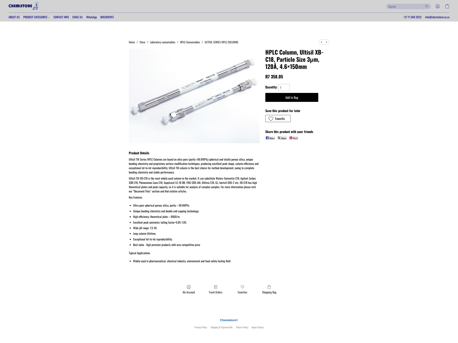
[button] (24, 6)
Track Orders (215, 292)
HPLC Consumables (190, 42)
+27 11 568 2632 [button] (412, 17)
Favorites (242, 292)
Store (142, 42)
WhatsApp (91, 17)
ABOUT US (14, 17)
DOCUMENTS (107, 17)
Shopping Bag (269, 292)
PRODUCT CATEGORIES (35, 17)
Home (132, 42)
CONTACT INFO (61, 17)
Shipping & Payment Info (222, 327)
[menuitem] (321, 42)
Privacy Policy (200, 327)
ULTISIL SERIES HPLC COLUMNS (221, 42)
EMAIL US (77, 17)
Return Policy (242, 327)
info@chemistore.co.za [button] (437, 17)
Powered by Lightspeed (229, 333)
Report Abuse (258, 327)
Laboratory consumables (162, 42)
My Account (189, 292)
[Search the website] (427, 6)
